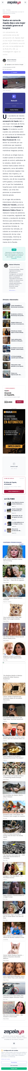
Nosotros (14, 1048)
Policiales (8, 10)
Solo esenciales (14, 1065)
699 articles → (12, 290)
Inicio (4, 10)
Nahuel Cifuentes (14, 264)
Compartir (15, 72)
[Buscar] (25, 2)
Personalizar (14, 1062)
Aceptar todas (14, 1068)
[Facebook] (14, 1043)
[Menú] (2, 2)
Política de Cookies (5, 1059)
